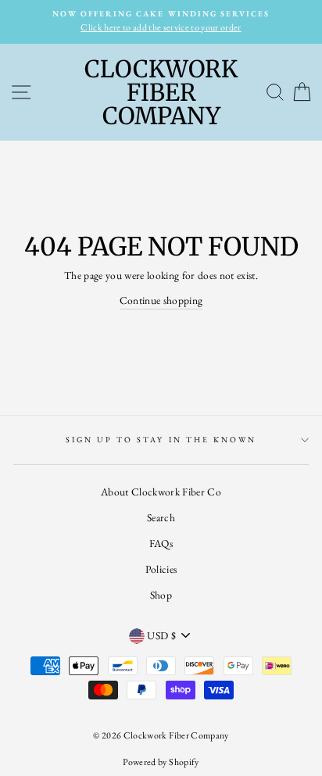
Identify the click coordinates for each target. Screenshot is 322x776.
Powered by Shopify (161, 762)
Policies (161, 569)
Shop (161, 595)
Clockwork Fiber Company (161, 92)
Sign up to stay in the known (161, 439)
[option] (161, 22)
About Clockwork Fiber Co (161, 492)
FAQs (161, 543)
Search (161, 517)
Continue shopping (161, 300)
